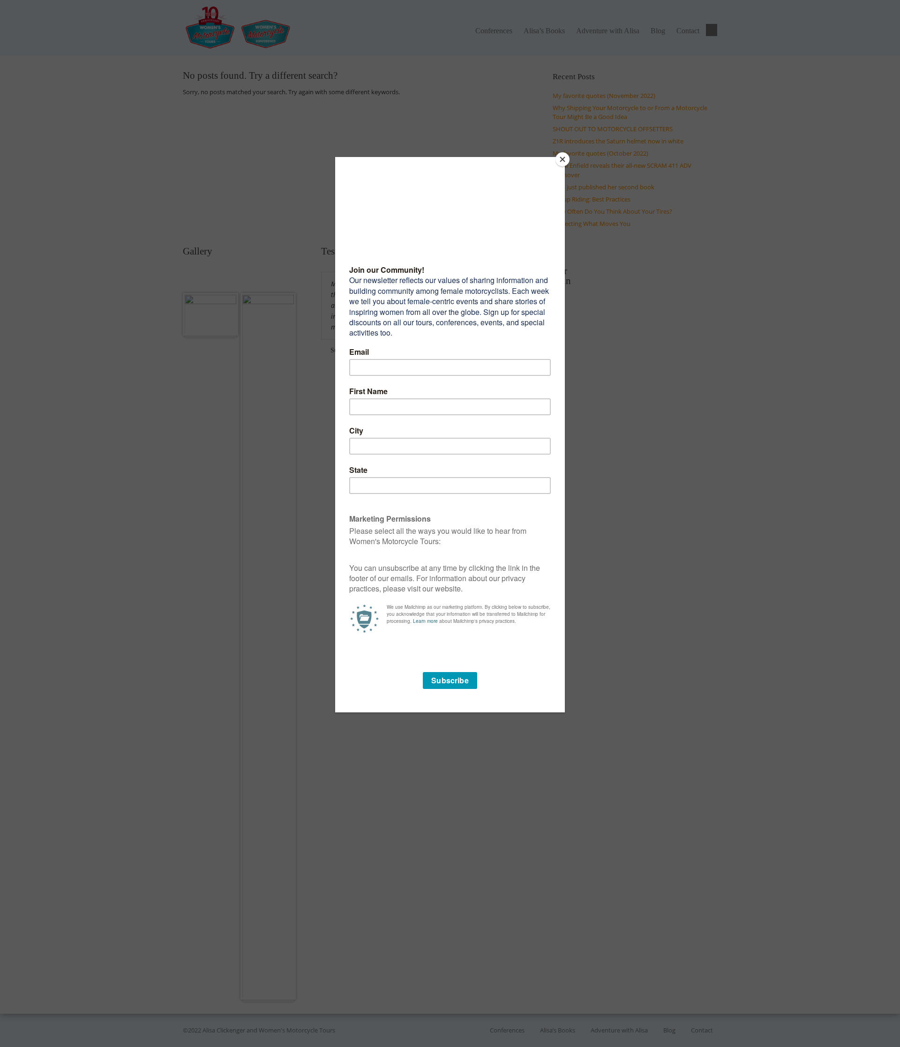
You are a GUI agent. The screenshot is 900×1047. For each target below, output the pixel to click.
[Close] (562, 159)
